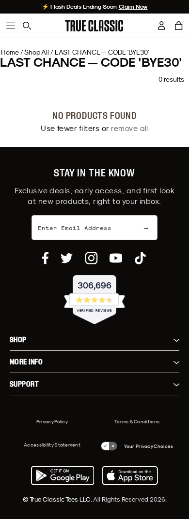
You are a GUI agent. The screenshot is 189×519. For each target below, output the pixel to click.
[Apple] (130, 475)
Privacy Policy (52, 421)
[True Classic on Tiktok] (140, 258)
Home (10, 52)
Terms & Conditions (136, 421)
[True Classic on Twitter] (66, 258)
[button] (179, 25)
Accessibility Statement (52, 444)
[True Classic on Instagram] (91, 258)
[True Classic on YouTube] (116, 258)
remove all (129, 128)
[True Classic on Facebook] (45, 258)
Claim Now (133, 7)
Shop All (36, 52)
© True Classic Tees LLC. (58, 499)
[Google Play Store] (62, 475)
